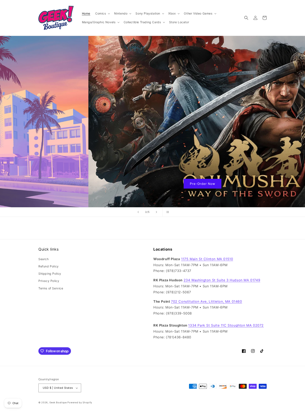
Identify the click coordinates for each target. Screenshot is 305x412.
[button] (102, 13)
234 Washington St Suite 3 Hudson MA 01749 (222, 280)
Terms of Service (50, 288)
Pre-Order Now (152, 184)
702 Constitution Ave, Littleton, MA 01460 (206, 301)
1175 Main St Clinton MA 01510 (207, 259)
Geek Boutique (58, 402)
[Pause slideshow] (166, 212)
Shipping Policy (49, 273)
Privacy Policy (48, 281)
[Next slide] (156, 212)
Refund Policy (48, 266)
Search (43, 259)
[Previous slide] (138, 212)
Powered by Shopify (79, 402)
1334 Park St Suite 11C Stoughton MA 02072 (226, 325)
